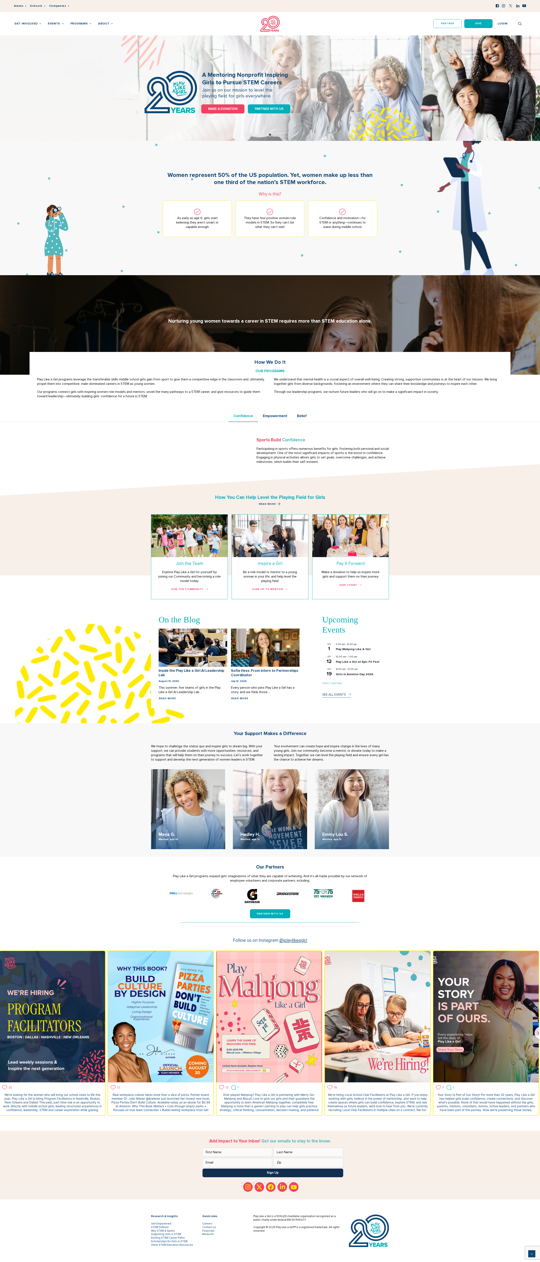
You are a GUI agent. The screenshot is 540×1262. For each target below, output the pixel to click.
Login (503, 23)
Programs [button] (79, 23)
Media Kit (208, 1234)
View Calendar (332, 683)
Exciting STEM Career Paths (168, 1237)
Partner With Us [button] (270, 913)
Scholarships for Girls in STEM (169, 1241)
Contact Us (209, 1227)
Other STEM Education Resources (172, 1245)
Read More (167, 698)
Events (54, 23)
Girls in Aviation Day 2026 (354, 674)
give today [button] (348, 585)
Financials (208, 1230)
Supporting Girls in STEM (166, 1234)
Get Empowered (161, 1223)
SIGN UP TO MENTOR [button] (267, 589)
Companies (57, 6)
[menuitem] (20, 6)
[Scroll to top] (531, 1253)
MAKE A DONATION (223, 108)
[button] (497, 5)
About (103, 23)
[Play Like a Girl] (270, 24)
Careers (207, 1223)
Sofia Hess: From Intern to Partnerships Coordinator (264, 672)
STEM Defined (160, 1227)
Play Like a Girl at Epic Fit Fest (357, 662)
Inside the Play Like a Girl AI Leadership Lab (191, 672)
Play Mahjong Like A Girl (353, 649)
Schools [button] (36, 6)
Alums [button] (18, 6)
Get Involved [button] (26, 23)
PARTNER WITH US (269, 108)
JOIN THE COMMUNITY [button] (187, 589)
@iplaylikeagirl (293, 940)
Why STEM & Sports (163, 1230)
